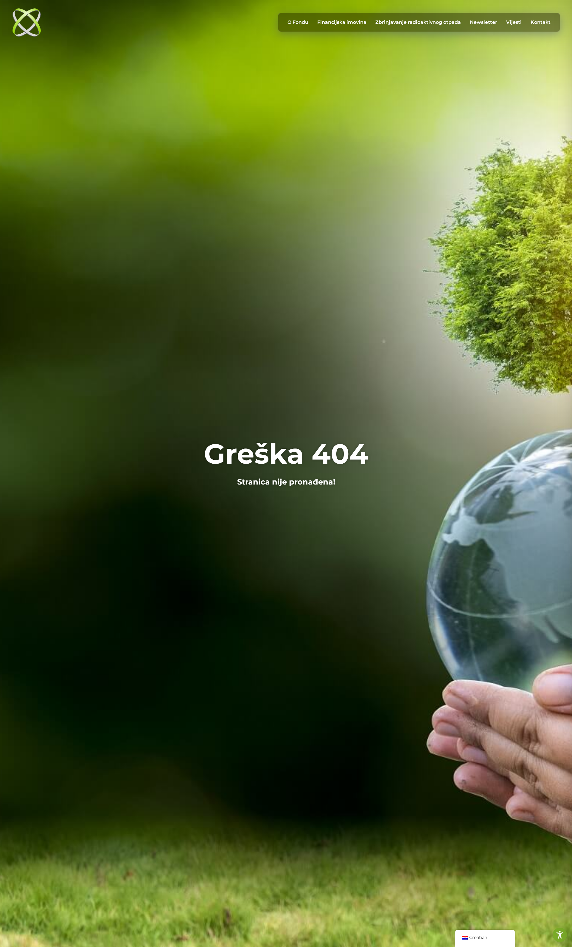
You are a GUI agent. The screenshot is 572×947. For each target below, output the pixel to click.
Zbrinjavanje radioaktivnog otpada (418, 22)
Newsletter (483, 22)
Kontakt (541, 22)
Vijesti (514, 22)
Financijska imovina (341, 22)
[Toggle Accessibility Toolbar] (560, 935)
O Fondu (297, 22)
